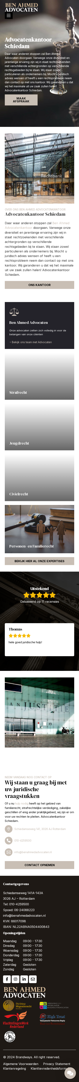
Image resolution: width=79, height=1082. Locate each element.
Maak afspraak (21, 100)
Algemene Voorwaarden (20, 1064)
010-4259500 (22, 840)
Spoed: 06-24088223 (19, 910)
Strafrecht (18, 392)
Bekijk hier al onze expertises (39, 561)
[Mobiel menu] (9, 15)
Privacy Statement (56, 1064)
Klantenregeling (14, 1068)
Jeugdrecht (19, 443)
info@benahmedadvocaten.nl (33, 852)
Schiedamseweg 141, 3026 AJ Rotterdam (40, 829)
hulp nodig (21, 803)
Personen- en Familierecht (31, 546)
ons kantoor (39, 285)
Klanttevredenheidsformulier (51, 1068)
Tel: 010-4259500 (16, 904)
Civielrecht (18, 494)
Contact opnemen (40, 865)
